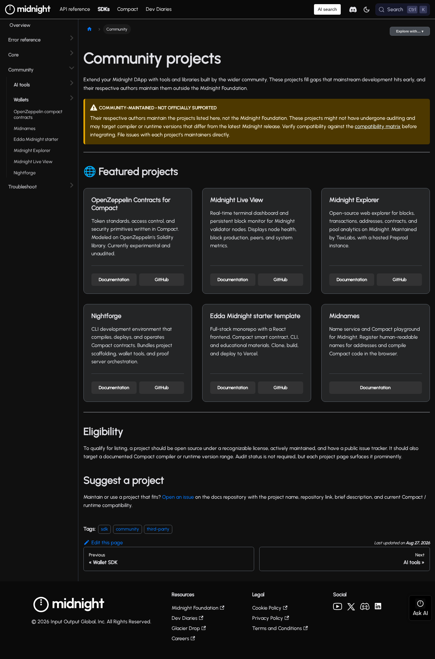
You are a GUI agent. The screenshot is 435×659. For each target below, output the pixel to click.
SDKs (104, 9)
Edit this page (107, 543)
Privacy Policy (267, 618)
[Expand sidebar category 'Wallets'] (71, 98)
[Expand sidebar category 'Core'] (71, 53)
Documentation (114, 279)
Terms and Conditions (277, 628)
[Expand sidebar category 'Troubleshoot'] (71, 185)
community (127, 529)
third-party (158, 529)
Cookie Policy (267, 608)
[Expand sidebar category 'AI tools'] (71, 83)
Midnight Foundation (195, 608)
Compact (127, 9)
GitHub (161, 279)
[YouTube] (337, 608)
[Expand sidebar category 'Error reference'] (71, 38)
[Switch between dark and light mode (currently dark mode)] (366, 9)
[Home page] (89, 29)
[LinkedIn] (378, 608)
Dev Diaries (159, 9)
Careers (180, 638)
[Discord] (365, 608)
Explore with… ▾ (410, 31)
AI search (327, 9)
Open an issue (178, 497)
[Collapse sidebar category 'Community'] (71, 68)
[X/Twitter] (351, 609)
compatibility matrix (378, 126)
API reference (75, 9)
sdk (104, 529)
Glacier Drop (186, 628)
